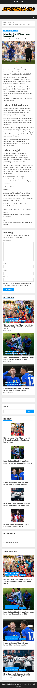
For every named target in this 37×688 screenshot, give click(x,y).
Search (5, 406)
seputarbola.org (9, 68)
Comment (7, 240)
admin (6, 39)
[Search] (33, 17)
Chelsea (10, 209)
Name (5, 264)
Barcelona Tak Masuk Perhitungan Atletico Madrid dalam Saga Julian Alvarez (15, 525)
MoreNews (27, 684)
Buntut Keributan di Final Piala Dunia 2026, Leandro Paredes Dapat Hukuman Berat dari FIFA (18, 344)
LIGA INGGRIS (14, 30)
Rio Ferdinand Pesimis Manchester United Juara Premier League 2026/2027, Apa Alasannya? (17, 504)
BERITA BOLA (7, 30)
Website (6, 277)
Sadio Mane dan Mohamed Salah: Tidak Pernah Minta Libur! (16, 215)
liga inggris (16, 209)
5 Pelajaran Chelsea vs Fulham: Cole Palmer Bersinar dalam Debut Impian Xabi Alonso (18, 375)
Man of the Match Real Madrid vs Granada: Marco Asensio (17, 222)
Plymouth (28, 209)
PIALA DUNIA (22, 320)
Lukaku (22, 209)
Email (5, 270)
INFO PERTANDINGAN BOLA (11, 320)
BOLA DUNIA (15, 318)
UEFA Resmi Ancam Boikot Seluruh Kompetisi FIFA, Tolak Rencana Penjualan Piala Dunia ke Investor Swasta (18, 311)
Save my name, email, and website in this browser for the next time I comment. (18, 284)
